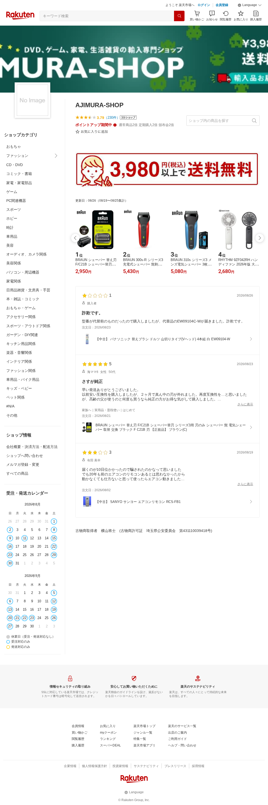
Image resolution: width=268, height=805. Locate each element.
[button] (250, 18)
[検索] (179, 29)
